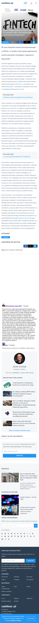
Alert (15, 586)
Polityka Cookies (6, 601)
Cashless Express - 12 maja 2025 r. (28, 498)
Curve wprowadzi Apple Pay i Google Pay (16, 156)
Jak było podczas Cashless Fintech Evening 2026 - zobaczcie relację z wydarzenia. (28, 510)
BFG (22, 250)
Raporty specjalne (6, 591)
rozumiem (31, 618)
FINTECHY (12, 250)
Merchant (18, 84)
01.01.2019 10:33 (11, 27)
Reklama (16, 598)
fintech (34, 105)
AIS (23, 89)
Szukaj (28, 586)
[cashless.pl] (7, 3)
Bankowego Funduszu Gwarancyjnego (22, 218)
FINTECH (18, 250)
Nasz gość (29, 577)
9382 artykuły (29, 373)
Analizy (3, 579)
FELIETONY (5, 42)
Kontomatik (9, 86)
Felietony (16, 577)
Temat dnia (4, 577)
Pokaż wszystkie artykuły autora (19, 431)
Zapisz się (30, 560)
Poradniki (16, 579)
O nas (3, 598)
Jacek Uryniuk (11, 26)
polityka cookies (15, 621)
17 (14, 42)
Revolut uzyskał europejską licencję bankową (17, 97)
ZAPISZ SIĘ (19, 455)
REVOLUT (6, 250)
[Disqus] (19, 277)
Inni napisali (29, 579)
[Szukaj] (36, 3)
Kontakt (16, 601)
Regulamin (29, 598)
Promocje (5, 469)
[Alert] (31, 3)
